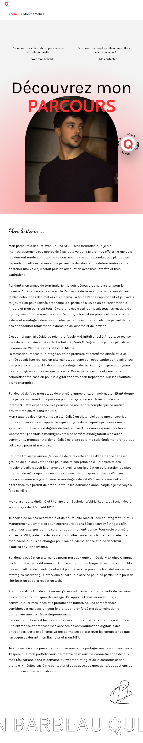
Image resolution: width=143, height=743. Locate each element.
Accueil (14, 14)
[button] (136, 4)
